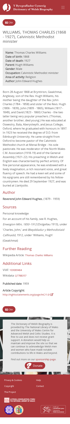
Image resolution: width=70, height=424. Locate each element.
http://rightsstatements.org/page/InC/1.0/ (26, 294)
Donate (37, 366)
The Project (10, 391)
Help (38, 380)
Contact (40, 386)
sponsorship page (46, 359)
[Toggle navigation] (63, 7)
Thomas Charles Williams (39, 255)
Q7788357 (20, 275)
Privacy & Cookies (13, 380)
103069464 (16, 270)
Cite (10, 22)
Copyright (9, 386)
